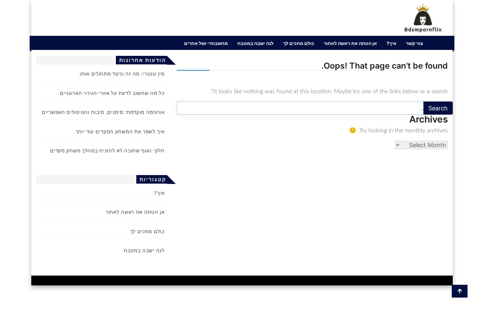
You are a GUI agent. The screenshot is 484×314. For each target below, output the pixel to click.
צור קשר (414, 43)
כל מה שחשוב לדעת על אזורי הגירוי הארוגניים (112, 93)
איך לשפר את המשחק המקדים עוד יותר (120, 131)
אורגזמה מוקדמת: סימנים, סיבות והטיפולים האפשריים (103, 112)
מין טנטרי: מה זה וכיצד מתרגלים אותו (122, 74)
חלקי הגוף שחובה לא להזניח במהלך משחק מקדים (107, 150)
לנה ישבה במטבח (255, 43)
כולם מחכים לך (298, 43)
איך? (391, 43)
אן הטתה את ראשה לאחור (350, 43)
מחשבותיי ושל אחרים (206, 43)
